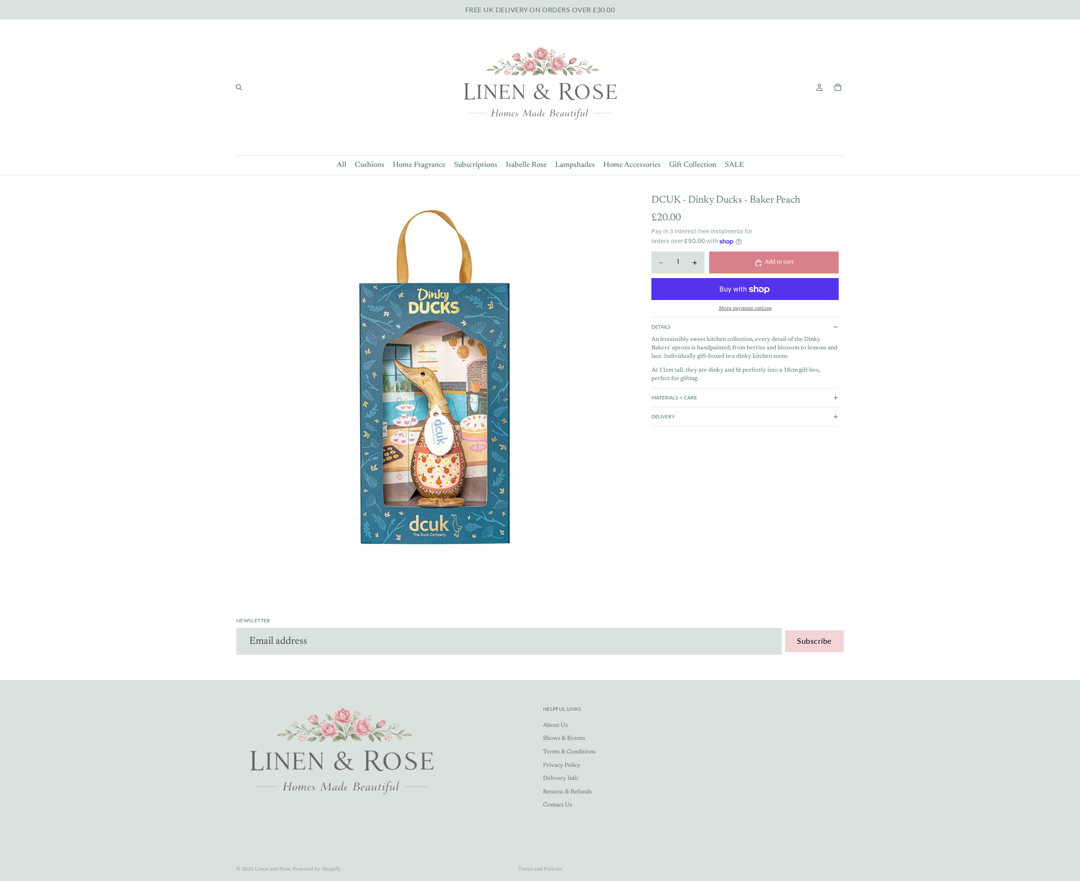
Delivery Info (560, 779)
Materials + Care (674, 397)
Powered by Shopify (316, 869)
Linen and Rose (272, 869)
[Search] (239, 87)
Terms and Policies (540, 869)
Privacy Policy (561, 766)
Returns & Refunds (567, 792)
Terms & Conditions (569, 752)
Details (661, 327)
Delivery (663, 416)
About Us (555, 725)
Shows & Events (564, 739)
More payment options (745, 308)
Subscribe (814, 640)
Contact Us (557, 806)
